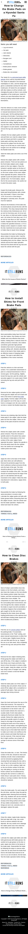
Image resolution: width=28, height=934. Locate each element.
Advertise (10, 922)
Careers (23, 922)
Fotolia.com (24, 41)
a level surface (15, 630)
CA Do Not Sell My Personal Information (14, 925)
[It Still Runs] (14, 2)
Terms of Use (9, 924)
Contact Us (17, 922)
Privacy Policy (18, 924)
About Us (4, 922)
